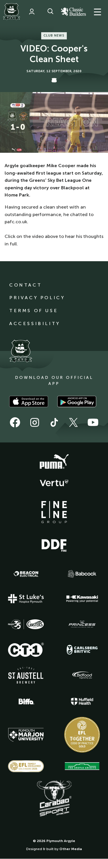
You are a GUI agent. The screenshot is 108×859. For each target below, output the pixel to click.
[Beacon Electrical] (26, 574)
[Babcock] (82, 573)
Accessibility (34, 323)
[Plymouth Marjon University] (26, 735)
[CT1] (26, 649)
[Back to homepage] (11, 11)
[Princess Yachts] (82, 624)
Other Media (70, 849)
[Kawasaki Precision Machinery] (82, 599)
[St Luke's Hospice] (26, 598)
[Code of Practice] (82, 735)
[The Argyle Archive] (82, 766)
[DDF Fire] (54, 545)
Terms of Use (33, 310)
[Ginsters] (26, 624)
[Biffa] (26, 702)
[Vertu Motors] (54, 483)
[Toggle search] (50, 11)
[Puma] (54, 462)
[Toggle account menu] (31, 11)
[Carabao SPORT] (54, 799)
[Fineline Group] (54, 512)
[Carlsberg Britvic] (82, 650)
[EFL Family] (26, 766)
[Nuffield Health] (82, 701)
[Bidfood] (82, 675)
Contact (25, 285)
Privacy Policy (37, 297)
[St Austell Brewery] (26, 675)
